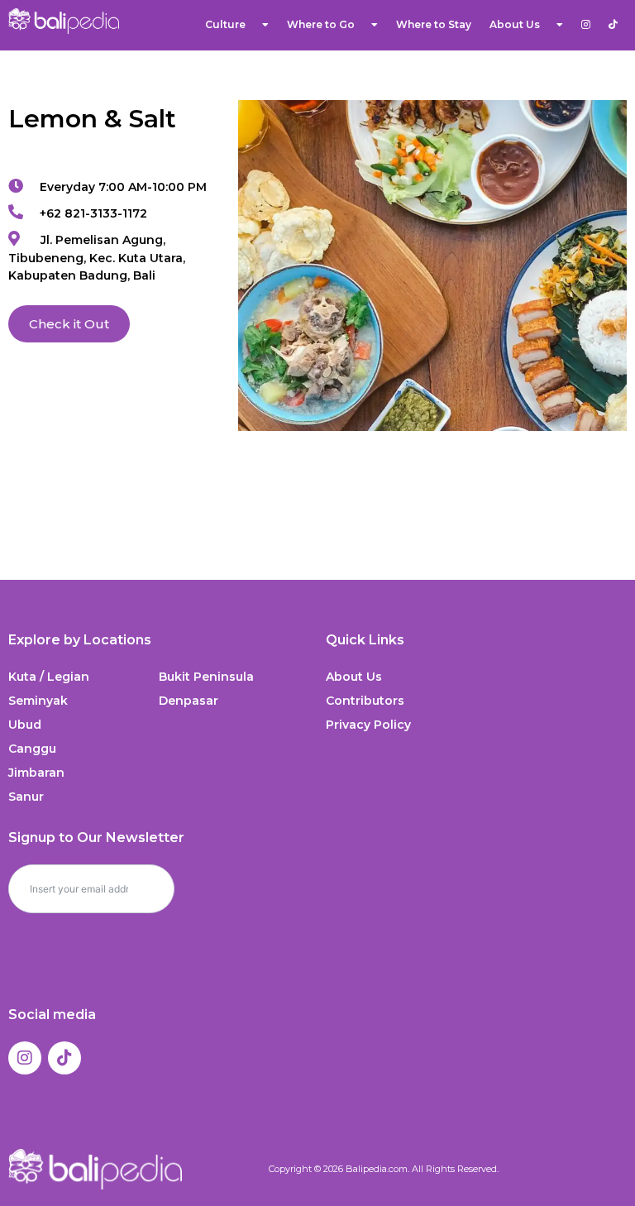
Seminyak (38, 700)
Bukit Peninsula (206, 676)
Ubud (24, 724)
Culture (225, 24)
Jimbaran (36, 772)
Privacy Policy (368, 724)
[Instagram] (24, 1057)
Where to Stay (433, 24)
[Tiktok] (64, 1057)
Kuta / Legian (48, 676)
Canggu (32, 748)
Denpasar (188, 700)
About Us (354, 676)
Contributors (365, 700)
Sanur (26, 796)
